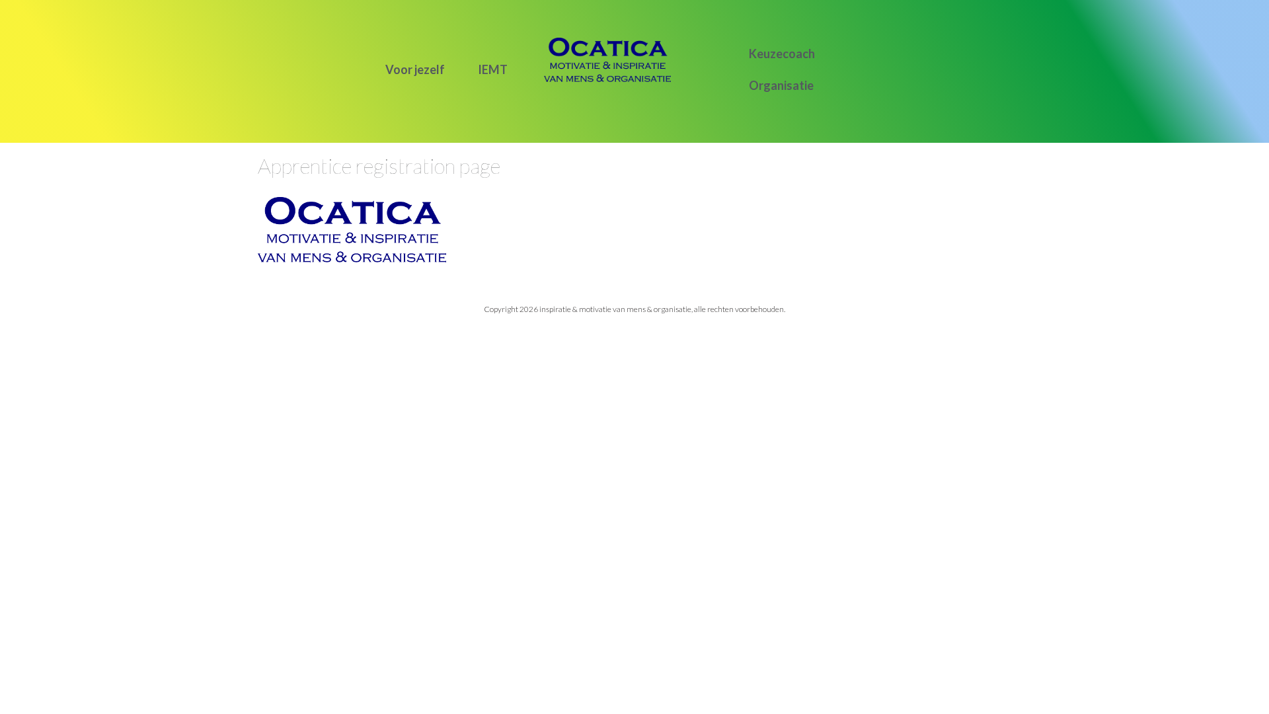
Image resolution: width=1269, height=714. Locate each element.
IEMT (493, 69)
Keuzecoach (782, 53)
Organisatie (781, 85)
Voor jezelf (415, 69)
